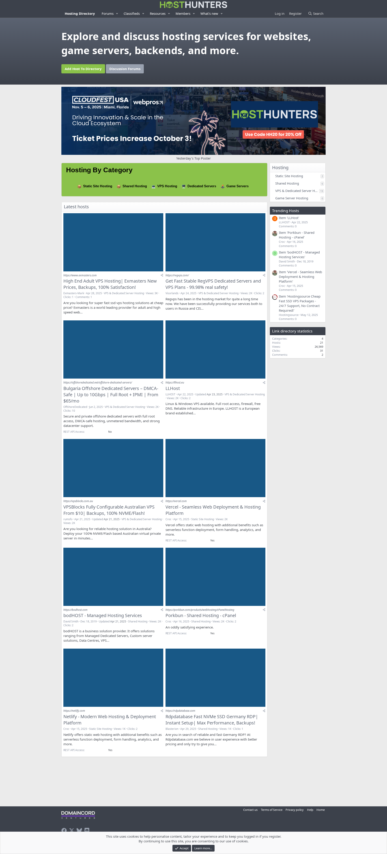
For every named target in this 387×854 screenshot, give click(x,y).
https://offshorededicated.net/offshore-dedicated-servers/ (97, 382)
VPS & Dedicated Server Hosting (124, 293)
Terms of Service (271, 810)
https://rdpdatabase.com (180, 711)
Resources (158, 13)
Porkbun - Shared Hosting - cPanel (201, 615)
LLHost (173, 388)
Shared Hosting (135, 186)
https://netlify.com (74, 711)
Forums (108, 13)
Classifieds (132, 13)
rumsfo (67, 519)
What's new (209, 13)
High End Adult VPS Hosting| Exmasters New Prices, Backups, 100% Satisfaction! (110, 284)
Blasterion (172, 729)
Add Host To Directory (83, 68)
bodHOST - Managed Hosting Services (102, 615)
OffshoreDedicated (75, 407)
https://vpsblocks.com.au (78, 501)
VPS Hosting (167, 186)
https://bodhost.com (75, 610)
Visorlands (172, 293)
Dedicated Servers (201, 186)
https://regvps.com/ (177, 275)
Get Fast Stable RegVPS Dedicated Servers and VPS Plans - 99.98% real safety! (213, 284)
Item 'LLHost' (289, 217)
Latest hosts (76, 207)
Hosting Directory (80, 13)
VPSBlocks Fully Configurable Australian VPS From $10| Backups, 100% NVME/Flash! (109, 510)
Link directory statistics (292, 331)
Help (310, 810)
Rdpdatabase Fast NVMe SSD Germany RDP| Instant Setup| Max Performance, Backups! (212, 719)
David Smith (70, 621)
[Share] (162, 275)
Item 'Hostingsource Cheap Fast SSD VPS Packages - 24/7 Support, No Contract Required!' (299, 303)
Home (320, 810)
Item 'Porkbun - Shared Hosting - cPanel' (296, 234)
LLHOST (170, 394)
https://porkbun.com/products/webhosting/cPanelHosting (200, 610)
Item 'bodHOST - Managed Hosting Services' (299, 254)
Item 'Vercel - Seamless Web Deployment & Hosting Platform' (300, 276)
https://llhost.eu (175, 382)
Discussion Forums (124, 68)
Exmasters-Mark (73, 293)
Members (183, 13)
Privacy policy (295, 810)
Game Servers (237, 186)
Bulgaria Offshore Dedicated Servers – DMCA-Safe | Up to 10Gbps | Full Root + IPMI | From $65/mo (110, 394)
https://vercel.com (176, 501)
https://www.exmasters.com (80, 275)
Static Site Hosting (97, 186)
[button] (117, 13)
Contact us (250, 810)
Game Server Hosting (291, 198)
